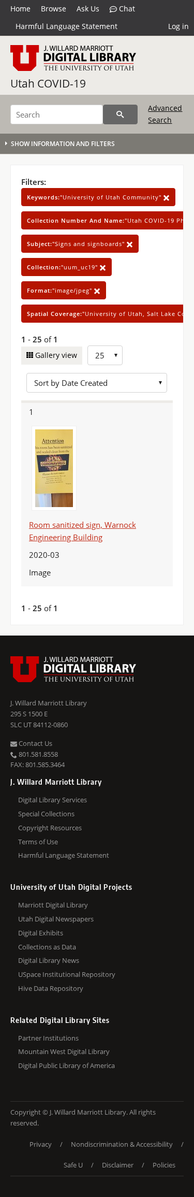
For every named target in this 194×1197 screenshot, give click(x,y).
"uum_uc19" (63, 267)
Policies (164, 1165)
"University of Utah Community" (95, 197)
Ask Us (88, 8)
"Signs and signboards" (77, 244)
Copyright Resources (50, 827)
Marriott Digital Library (53, 905)
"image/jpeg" (60, 290)
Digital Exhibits (40, 933)
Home (20, 8)
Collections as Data (47, 946)
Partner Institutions (48, 1038)
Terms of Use (38, 841)
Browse (53, 8)
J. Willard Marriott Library (48, 703)
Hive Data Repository (50, 988)
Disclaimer (117, 1165)
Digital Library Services (52, 799)
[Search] (120, 114)
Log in (178, 26)
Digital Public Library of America (66, 1065)
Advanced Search (165, 113)
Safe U (73, 1165)
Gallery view (55, 355)
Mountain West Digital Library (64, 1051)
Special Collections (46, 813)
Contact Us (34, 743)
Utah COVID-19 (48, 83)
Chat (126, 8)
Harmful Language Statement (66, 26)
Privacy (40, 1144)
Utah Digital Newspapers (56, 919)
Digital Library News (48, 960)
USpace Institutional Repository (66, 974)
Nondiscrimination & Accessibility (122, 1144)
